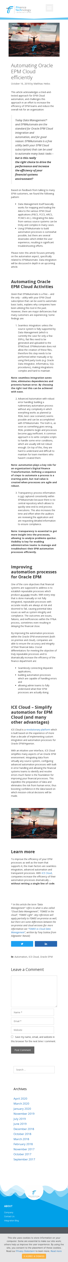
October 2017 (22, 1154)
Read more (56, 1251)
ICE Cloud (47, 873)
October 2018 (22, 1134)
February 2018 (23, 1144)
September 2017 (24, 1159)
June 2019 (20, 1124)
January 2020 (22, 1109)
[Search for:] (34, 1069)
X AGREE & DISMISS (34, 1256)
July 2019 (20, 1119)
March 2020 (21, 1103)
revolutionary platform (38, 729)
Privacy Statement (25, 1251)
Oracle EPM (46, 956)
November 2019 (24, 1114)
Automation (21, 956)
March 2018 (21, 1139)
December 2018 (24, 1129)
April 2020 (20, 1098)
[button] (49, 8)
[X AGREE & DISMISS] (64, 1248)
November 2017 (24, 1149)
